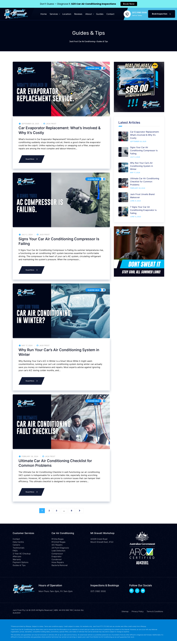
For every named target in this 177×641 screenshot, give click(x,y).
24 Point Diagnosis (60, 548)
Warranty (17, 559)
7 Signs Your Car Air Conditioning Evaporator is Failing (143, 210)
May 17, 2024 (135, 172)
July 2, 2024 (135, 157)
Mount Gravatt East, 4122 (101, 542)
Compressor (57, 553)
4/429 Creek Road (98, 539)
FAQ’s (15, 550)
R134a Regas (58, 539)
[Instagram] (137, 590)
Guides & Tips (19, 565)
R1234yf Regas (58, 542)
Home (43, 13)
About (88, 13)
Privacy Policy (138, 611)
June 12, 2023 (135, 217)
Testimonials (18, 548)
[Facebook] (131, 590)
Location (66, 13)
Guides (99, 13)
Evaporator (57, 556)
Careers (16, 545)
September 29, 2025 (138, 141)
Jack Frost (51, 124)
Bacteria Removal (60, 565)
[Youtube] (142, 590)
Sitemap (125, 611)
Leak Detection (58, 550)
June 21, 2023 (135, 201)
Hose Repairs (58, 562)
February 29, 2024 (137, 188)
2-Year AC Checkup (22, 553)
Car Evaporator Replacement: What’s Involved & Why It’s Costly (60, 130)
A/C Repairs (57, 545)
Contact (110, 13)
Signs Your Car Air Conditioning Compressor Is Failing (59, 241)
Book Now (128, 3)
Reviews (78, 13)
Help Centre (18, 542)
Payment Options (20, 562)
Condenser (57, 559)
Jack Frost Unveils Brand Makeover (142, 196)
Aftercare (17, 556)
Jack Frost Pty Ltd (20, 610)
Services (54, 13)
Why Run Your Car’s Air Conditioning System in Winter (59, 352)
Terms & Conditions (155, 611)
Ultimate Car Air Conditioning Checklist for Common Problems (55, 463)
